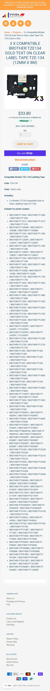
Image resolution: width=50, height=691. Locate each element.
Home (7, 32)
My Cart (9, 665)
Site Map (10, 625)
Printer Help (11, 642)
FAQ (8, 604)
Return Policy (12, 639)
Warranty (10, 645)
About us (10, 598)
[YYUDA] (13, 15)
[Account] (13, 23)
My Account (11, 659)
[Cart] (20, 23)
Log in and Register (15, 621)
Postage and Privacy (15, 601)
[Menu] (6, 23)
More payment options (25, 159)
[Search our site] (28, 23)
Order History (12, 662)
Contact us (11, 618)
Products (17, 32)
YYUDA (24, 686)
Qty (25, 130)
